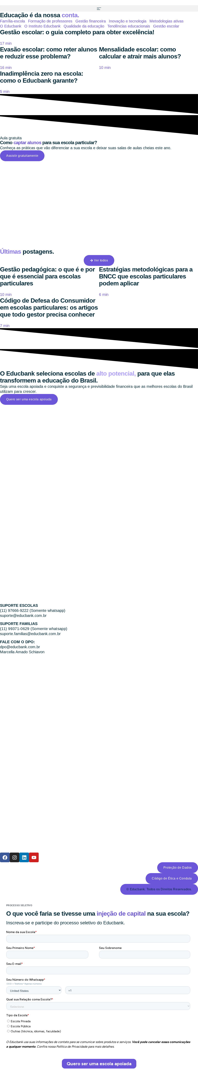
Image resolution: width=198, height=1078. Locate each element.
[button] (99, 8)
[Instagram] (14, 857)
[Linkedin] (24, 857)
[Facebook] (5, 857)
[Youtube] (34, 857)
